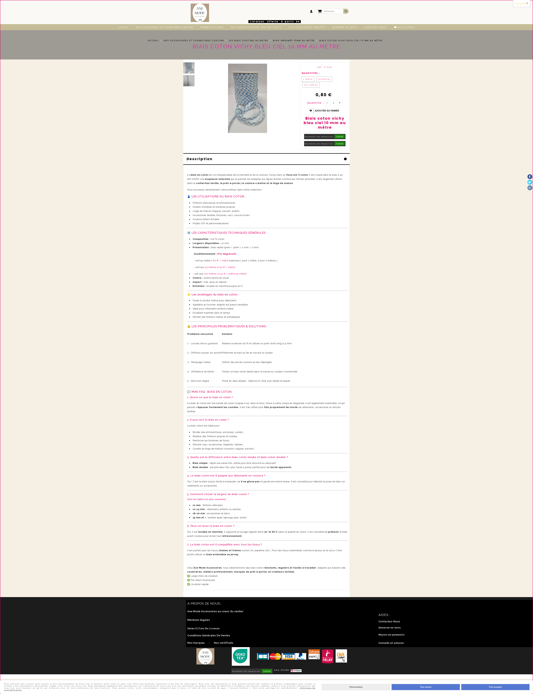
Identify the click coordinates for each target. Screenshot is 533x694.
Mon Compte (309, 677)
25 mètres (324, 79)
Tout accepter (495, 687)
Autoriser (339, 136)
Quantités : (311, 73)
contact (327, 677)
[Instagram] (529, 187)
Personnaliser (356, 687)
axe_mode (281, 669)
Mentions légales (198, 619)
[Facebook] (529, 176)
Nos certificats (223, 642)
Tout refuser (426, 687)
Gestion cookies (293, 677)
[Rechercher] (346, 11)
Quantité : (315, 103)
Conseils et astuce (391, 642)
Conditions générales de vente (237, 677)
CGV (319, 677)
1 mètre (308, 79)
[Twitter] (529, 182)
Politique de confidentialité (268, 677)
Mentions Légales (210, 677)
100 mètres (311, 85)
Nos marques (196, 642)
